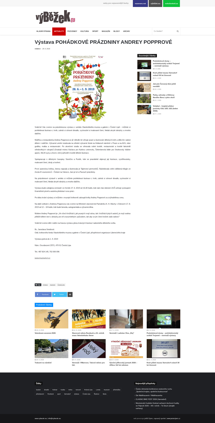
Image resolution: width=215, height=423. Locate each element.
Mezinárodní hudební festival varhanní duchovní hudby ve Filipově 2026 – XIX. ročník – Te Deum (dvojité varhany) (157, 405)
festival (55, 390)
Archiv (126, 31)
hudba (63, 390)
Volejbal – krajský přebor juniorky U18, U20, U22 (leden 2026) (165, 108)
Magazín (106, 31)
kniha (70, 390)
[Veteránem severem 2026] (51, 318)
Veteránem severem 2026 (45, 333)
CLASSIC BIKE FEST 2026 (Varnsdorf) (151, 399)
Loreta (98, 390)
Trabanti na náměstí (43, 363)
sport (59, 394)
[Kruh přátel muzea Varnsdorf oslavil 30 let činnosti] (144, 76)
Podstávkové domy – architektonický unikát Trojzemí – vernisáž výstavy (166, 63)
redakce (38, 49)
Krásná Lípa (88, 390)
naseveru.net (140, 3)
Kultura (85, 31)
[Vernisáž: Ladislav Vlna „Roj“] (126, 318)
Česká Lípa (61, 285)
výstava (45, 285)
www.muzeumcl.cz (42, 258)
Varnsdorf (67, 394)
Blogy (116, 31)
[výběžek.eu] (56, 17)
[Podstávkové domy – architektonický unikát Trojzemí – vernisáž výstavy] (144, 64)
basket (38, 390)
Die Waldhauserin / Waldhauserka (149, 395)
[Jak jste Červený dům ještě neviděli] (144, 87)
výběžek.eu (155, 3)
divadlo (46, 390)
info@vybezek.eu (54, 418)
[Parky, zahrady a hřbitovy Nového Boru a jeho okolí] (144, 98)
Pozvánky (72, 31)
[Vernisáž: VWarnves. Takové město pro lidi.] (89, 348)
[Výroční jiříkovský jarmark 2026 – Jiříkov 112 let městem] (126, 348)
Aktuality (59, 31)
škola (104, 394)
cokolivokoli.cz (171, 3)
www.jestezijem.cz (173, 418)
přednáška (116, 390)
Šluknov (96, 394)
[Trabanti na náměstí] (51, 348)
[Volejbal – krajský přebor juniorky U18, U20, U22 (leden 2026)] (144, 109)
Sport (95, 31)
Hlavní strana (43, 31)
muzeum (52, 285)
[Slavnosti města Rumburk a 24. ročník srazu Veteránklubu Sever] (89, 318)
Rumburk (51, 394)
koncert (78, 390)
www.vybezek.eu (41, 418)
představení (40, 394)
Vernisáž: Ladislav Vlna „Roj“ (121, 333)
